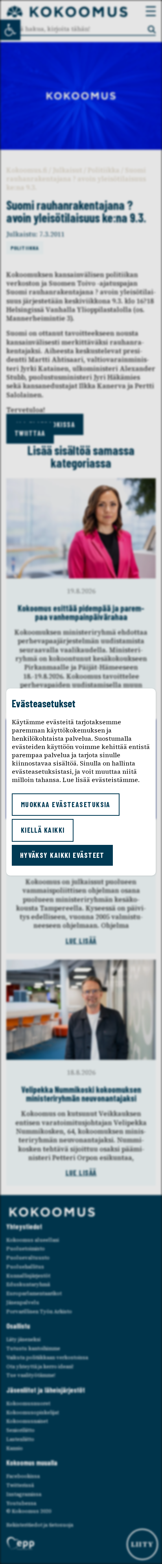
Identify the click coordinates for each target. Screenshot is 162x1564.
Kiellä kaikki (43, 830)
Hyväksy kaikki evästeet (62, 855)
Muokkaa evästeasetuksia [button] (65, 804)
